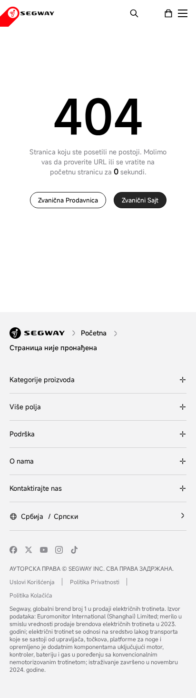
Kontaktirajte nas (36, 488)
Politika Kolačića (31, 595)
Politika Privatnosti (94, 582)
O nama (22, 460)
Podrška (22, 433)
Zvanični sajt (140, 200)
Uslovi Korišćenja (32, 582)
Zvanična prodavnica (68, 200)
